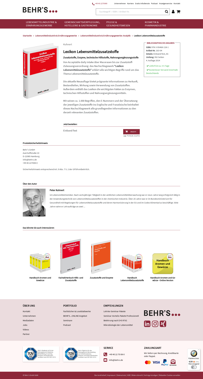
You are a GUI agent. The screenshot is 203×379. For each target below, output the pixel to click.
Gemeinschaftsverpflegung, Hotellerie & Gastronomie (82, 24)
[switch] (194, 367)
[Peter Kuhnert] (34, 202)
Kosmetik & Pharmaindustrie (155, 24)
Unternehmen (120, 3)
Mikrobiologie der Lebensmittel (118, 325)
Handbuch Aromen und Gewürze (40, 279)
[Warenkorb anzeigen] (178, 12)
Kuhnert (67, 44)
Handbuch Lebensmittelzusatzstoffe (132, 279)
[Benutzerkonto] (173, 12)
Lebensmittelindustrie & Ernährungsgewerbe (41, 24)
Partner (26, 334)
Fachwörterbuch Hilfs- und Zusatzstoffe (71, 279)
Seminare (67, 320)
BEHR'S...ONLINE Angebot (75, 315)
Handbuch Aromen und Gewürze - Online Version (163, 279)
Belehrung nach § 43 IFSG (115, 320)
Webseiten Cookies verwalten (169, 375)
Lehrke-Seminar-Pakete (115, 311)
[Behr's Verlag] (40, 9)
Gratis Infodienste (142, 3)
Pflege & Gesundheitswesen (118, 24)
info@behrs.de (30, 159)
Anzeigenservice (165, 3)
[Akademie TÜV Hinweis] (81, 353)
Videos (26, 329)
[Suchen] (166, 11)
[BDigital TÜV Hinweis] (41, 353)
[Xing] (163, 324)
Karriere (130, 3)
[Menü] (198, 350)
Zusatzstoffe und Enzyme (101, 277)
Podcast (154, 3)
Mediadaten (28, 320)
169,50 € (133, 131)
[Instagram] (155, 324)
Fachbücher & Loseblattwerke (77, 311)
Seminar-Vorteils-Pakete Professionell (121, 315)
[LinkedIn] (147, 324)
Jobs (25, 325)
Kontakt (177, 3)
